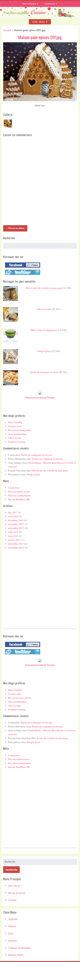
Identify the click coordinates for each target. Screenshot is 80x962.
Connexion (13, 487)
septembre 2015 (16, 528)
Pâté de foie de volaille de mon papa (44, 288)
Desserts (12, 940)
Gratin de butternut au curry (44, 372)
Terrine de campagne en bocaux (36, 455)
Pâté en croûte (44, 309)
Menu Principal (29, 4)
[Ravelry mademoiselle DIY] (21, 275)
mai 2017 (12, 512)
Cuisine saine (15, 426)
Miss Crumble (15, 422)
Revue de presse (16, 893)
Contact (12, 900)
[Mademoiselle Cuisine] (40, 15)
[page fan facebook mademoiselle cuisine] (21, 267)
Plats (10, 933)
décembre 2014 (15, 543)
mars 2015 (13, 536)
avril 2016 (13, 516)
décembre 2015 (15, 520)
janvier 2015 (14, 539)
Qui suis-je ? (15, 885)
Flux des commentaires (19, 495)
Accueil (7, 30)
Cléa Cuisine (14, 438)
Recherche (50, 4)
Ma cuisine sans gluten (19, 430)
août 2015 (13, 532)
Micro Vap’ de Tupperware (44, 330)
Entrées (12, 926)
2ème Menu (38, 22)
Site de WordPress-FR (19, 499)
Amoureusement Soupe (40, 397)
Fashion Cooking (16, 441)
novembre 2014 (16, 547)
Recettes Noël (15, 955)
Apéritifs (13, 919)
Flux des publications (19, 491)
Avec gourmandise (17, 434)
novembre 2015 (16, 524)
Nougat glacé (44, 351)
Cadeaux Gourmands (19, 948)
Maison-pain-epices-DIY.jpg (40, 37)
